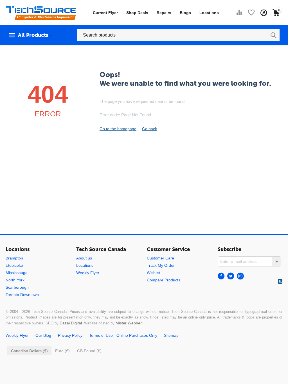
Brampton (14, 258)
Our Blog (43, 335)
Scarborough (17, 287)
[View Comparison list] (239, 12)
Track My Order (161, 265)
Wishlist (153, 272)
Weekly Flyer (87, 272)
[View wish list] (251, 12)
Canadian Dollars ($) (29, 351)
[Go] (276, 261)
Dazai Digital (71, 323)
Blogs (185, 12)
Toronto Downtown (22, 294)
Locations (209, 12)
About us (84, 258)
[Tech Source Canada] (41, 12)
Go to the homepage (118, 129)
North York (15, 280)
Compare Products (163, 280)
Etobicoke (14, 265)
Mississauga (17, 272)
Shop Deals (137, 12)
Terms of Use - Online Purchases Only (123, 335)
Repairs (164, 12)
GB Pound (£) (89, 351)
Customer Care (160, 258)
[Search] (273, 35)
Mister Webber (129, 323)
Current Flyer (105, 12)
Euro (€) (62, 351)
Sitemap (171, 335)
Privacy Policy (70, 335)
